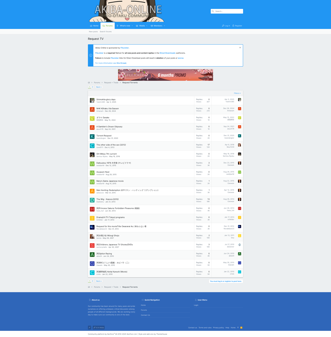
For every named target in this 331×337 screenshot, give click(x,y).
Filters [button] (236, 93)
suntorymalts (101, 247)
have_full (100, 211)
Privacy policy (218, 328)
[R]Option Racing (104, 253)
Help (227, 328)
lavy (232, 238)
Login (196, 305)
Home (143, 305)
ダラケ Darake (102, 117)
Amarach (99, 111)
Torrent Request (103, 135)
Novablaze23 (101, 229)
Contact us (145, 315)
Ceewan (231, 165)
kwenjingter (101, 138)
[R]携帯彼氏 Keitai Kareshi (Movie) (111, 271)
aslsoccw (100, 193)
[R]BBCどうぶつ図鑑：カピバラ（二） (113, 262)
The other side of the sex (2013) (111, 145)
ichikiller (99, 220)
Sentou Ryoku (102, 156)
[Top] (238, 328)
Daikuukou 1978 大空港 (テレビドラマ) (113, 163)
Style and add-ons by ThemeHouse (153, 334)
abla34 (99, 256)
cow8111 (99, 147)
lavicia (98, 238)
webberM (100, 165)
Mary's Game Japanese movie (110, 181)
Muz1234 (230, 147)
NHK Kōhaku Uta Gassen (107, 108)
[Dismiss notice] (240, 48)
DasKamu (100, 202)
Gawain (99, 265)
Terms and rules (205, 328)
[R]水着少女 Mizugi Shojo (107, 235)
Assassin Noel (102, 172)
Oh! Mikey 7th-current (106, 154)
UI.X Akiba (99, 328)
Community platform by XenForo (112, 334)
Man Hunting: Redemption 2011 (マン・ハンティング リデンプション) (127, 190)
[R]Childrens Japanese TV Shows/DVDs (114, 244)
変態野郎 (99, 120)
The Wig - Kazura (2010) (107, 199)
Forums (144, 310)
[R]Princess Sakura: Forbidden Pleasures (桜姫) (118, 208)
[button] (132, 26)
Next (98, 87)
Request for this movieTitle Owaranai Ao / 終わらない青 (121, 226)
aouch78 (99, 129)
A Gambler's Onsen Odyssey (109, 126)
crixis (98, 274)
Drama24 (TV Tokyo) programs (110, 217)
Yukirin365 (100, 102)
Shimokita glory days (105, 99)
